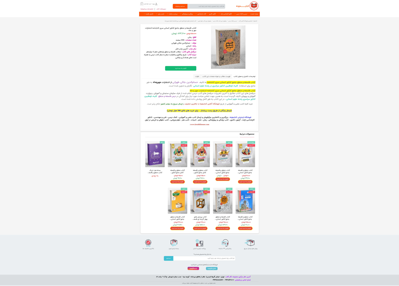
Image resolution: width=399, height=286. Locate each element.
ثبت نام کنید (147, 4)
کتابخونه (233, 117)
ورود (153, 4)
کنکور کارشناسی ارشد (226, 14)
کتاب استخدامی (201, 14)
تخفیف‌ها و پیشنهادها (147, 9)
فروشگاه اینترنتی (244, 117)
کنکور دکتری (212, 14)
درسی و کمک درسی (241, 14)
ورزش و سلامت (173, 14)
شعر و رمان (161, 14)
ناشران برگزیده (149, 14)
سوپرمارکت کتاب (161, 9)
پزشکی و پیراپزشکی (187, 14)
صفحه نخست (254, 14)
